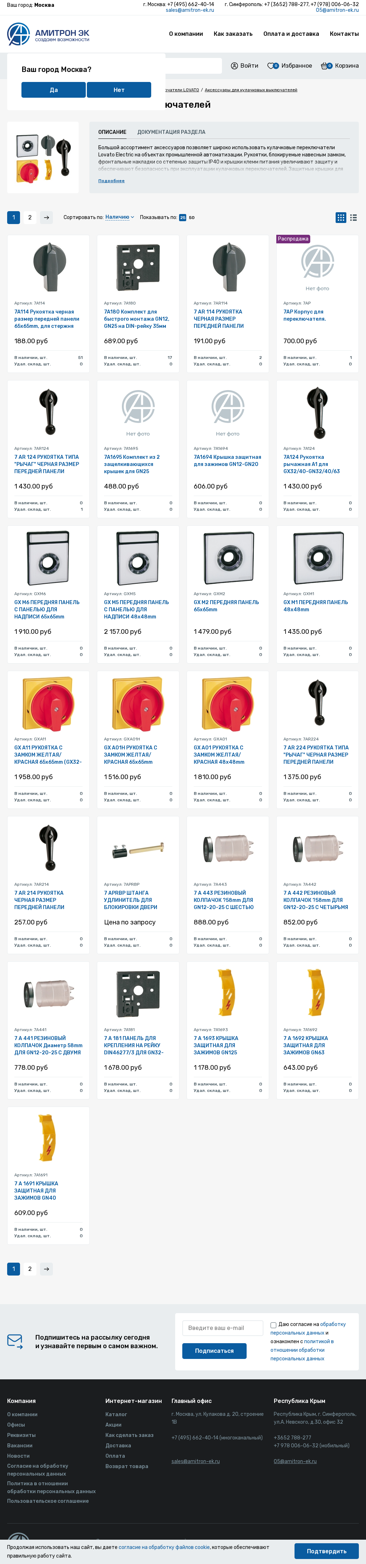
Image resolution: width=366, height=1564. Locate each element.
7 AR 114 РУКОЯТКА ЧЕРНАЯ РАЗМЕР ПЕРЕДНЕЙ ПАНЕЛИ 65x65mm (219, 319)
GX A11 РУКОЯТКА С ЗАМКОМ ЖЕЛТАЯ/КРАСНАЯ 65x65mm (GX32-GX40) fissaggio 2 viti (48, 755)
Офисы (16, 1425)
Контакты (344, 33)
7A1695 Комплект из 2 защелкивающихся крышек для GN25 (132, 464)
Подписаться (214, 1350)
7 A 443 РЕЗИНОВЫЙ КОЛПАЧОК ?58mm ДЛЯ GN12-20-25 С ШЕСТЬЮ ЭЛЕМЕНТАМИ (224, 900)
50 (191, 217)
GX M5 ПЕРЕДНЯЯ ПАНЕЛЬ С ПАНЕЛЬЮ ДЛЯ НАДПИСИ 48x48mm (136, 609)
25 (183, 217)
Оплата (115, 1456)
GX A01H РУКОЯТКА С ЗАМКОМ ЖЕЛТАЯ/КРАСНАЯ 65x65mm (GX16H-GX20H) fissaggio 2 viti (136, 755)
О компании (186, 33)
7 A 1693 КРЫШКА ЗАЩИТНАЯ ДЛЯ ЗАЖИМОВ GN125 (216, 1045)
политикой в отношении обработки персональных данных (302, 1350)
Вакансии (20, 1446)
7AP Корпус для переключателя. (304, 315)
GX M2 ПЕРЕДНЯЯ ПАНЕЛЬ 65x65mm (226, 606)
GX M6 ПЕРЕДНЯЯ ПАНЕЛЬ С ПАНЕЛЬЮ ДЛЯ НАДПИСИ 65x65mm (47, 609)
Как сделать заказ (129, 1435)
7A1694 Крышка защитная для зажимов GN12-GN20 (227, 460)
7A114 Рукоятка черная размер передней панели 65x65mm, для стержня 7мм (46, 319)
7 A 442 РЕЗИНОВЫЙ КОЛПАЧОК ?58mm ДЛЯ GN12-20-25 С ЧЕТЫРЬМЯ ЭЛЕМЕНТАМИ (315, 900)
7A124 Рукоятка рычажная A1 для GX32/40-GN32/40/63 (311, 464)
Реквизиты (21, 1435)
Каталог (116, 1415)
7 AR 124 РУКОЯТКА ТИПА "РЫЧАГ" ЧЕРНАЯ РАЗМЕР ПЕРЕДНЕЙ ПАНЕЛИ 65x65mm (46, 464)
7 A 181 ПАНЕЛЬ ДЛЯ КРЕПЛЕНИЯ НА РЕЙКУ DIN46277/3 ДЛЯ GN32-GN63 (134, 1046)
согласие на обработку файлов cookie (164, 1547)
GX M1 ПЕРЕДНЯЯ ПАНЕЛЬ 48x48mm (315, 606)
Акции (113, 1425)
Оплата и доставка (291, 33)
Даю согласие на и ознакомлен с (308, 1341)
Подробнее (111, 180)
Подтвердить (327, 1551)
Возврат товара (126, 1466)
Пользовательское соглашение (48, 1501)
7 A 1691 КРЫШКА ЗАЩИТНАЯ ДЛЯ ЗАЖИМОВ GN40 (36, 1191)
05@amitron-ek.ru (337, 10)
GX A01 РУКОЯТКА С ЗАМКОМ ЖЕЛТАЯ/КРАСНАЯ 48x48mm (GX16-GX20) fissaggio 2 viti (224, 755)
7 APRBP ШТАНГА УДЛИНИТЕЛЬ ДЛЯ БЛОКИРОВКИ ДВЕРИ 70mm (130, 900)
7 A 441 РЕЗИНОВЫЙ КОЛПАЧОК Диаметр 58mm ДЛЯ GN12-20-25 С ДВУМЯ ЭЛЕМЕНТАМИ (48, 1046)
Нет (119, 90)
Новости (18, 1456)
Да (54, 90)
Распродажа (293, 239)
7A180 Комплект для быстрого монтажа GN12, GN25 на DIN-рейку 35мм (136, 319)
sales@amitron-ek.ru (190, 10)
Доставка (118, 1446)
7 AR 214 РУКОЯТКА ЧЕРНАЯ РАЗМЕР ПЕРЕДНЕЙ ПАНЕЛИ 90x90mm (39, 900)
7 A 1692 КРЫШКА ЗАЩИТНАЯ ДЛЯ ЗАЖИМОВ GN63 (305, 1045)
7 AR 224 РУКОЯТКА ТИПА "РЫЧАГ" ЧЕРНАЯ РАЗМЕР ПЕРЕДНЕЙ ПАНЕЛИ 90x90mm (316, 755)
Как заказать (233, 33)
